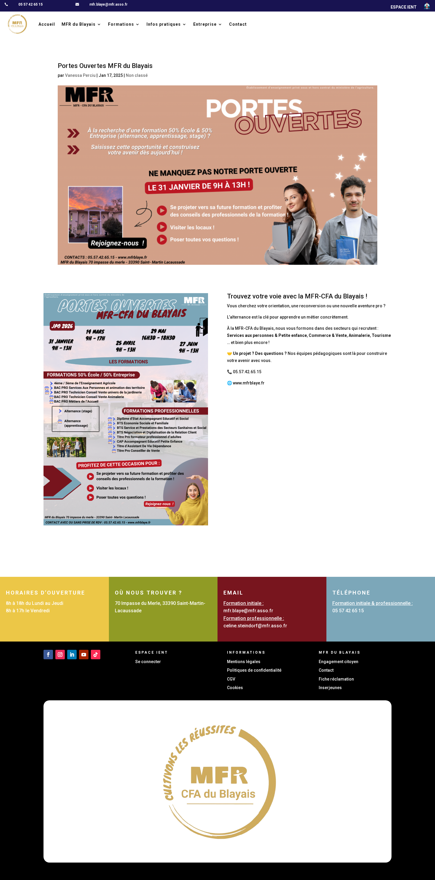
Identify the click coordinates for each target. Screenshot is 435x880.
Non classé (137, 75)
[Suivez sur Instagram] (60, 654)
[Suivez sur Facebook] (48, 654)
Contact (238, 24)
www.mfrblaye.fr (249, 383)
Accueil (46, 24)
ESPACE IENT (404, 7)
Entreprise (205, 24)
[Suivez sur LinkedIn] (72, 654)
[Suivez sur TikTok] (95, 654)
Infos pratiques (163, 24)
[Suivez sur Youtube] (83, 654)
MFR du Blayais (79, 24)
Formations (121, 24)
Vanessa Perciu (80, 75)
